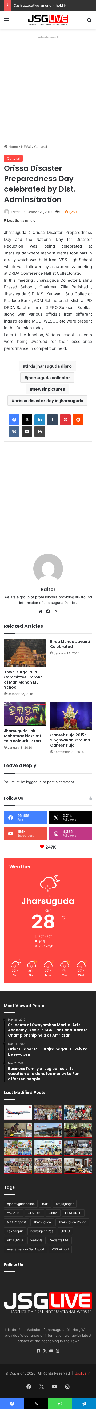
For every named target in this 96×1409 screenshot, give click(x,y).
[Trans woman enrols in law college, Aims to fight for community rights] (18, 1130)
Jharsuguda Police (72, 1222)
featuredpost (16, 1222)
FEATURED (73, 1213)
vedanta (36, 1240)
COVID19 (34, 1213)
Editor (15, 212)
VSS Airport (60, 1249)
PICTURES (15, 1240)
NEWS (26, 146)
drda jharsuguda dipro (49, 366)
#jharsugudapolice (21, 1204)
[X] (27, 419)
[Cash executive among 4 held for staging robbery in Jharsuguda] (78, 1112)
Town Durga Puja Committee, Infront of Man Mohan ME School (23, 679)
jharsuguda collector (48, 377)
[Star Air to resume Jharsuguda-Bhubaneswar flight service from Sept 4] (18, 1112)
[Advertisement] (48, 89)
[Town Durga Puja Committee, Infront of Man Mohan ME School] (25, 653)
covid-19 (13, 1213)
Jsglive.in (83, 1373)
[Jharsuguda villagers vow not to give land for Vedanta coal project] (78, 1130)
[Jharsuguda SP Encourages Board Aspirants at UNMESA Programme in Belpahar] (18, 1166)
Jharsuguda (42, 1222)
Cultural (40, 146)
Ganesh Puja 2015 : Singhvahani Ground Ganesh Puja (70, 740)
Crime (53, 1213)
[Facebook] (14, 419)
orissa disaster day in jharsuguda (48, 400)
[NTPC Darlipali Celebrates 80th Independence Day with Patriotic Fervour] (48, 1148)
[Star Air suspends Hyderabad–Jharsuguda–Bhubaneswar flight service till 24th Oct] (48, 1130)
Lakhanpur (15, 1231)
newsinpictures (49, 389)
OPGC (65, 1231)
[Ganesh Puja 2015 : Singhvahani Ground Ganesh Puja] (71, 716)
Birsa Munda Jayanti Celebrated (70, 644)
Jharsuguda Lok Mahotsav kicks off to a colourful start (23, 736)
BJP (45, 1204)
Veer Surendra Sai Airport (25, 1249)
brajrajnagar (65, 1204)
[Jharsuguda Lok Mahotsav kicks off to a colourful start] (25, 714)
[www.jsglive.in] (48, 20)
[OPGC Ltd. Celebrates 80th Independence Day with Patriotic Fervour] (18, 1148)
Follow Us (13, 1264)
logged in (34, 782)
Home (12, 146)
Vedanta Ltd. (59, 1240)
